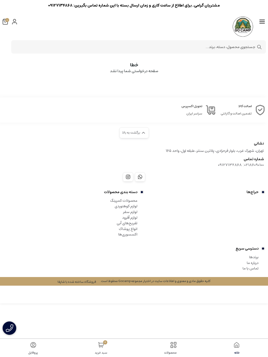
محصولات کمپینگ (123, 201)
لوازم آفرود (129, 218)
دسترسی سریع (247, 248)
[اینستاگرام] (128, 177)
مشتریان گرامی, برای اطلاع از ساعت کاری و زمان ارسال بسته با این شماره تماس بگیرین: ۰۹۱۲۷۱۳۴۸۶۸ (134, 5)
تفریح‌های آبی (127, 223)
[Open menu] (262, 21)
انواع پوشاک (128, 229)
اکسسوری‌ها (127, 234)
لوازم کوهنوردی (126, 206)
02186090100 (254, 165)
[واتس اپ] (140, 177)
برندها (254, 257)
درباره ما (253, 263)
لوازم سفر (130, 212)
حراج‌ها (253, 192)
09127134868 (230, 165)
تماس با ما (251, 268)
